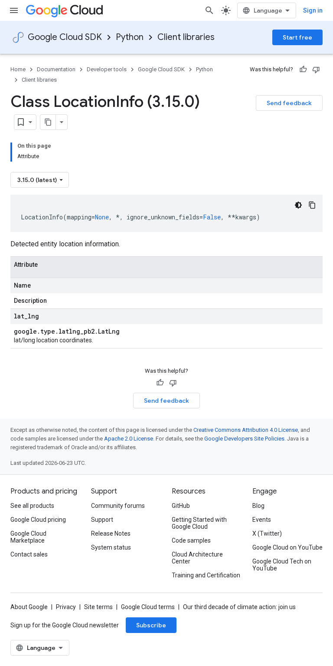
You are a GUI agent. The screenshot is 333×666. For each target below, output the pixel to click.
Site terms (98, 606)
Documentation (56, 69)
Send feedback (289, 103)
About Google (29, 606)
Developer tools (107, 69)
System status (111, 547)
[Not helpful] (316, 69)
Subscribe (151, 625)
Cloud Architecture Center (197, 558)
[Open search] (209, 10)
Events (261, 519)
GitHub (181, 505)
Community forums (118, 505)
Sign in (313, 10)
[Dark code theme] (298, 205)
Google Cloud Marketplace (28, 537)
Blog (258, 505)
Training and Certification (206, 575)
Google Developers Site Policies (244, 438)
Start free (297, 37)
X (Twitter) (267, 533)
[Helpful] (303, 69)
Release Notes (111, 533)
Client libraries (186, 37)
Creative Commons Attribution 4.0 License (245, 430)
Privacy (66, 606)
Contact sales (29, 554)
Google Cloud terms (148, 606)
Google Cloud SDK (65, 37)
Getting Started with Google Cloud (199, 523)
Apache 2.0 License (128, 438)
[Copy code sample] (312, 205)
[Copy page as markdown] (48, 122)
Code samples (191, 540)
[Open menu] (14, 10)
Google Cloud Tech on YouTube (281, 565)
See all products (32, 505)
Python (130, 37)
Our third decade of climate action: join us (239, 606)
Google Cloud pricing (38, 519)
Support (102, 519)
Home (18, 69)
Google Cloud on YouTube (287, 547)
